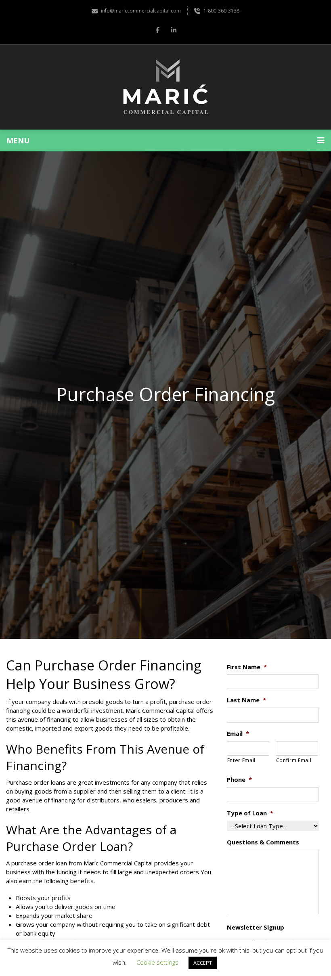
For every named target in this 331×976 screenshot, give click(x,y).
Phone (239, 779)
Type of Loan (250, 813)
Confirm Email (294, 760)
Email (238, 733)
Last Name (246, 700)
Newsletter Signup (255, 927)
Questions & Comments (263, 842)
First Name (247, 667)
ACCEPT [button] (202, 962)
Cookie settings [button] (157, 962)
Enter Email (241, 760)
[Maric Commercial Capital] (165, 87)
